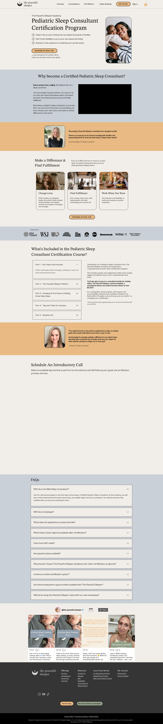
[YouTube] (44, 694)
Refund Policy (94, 716)
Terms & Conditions (81, 716)
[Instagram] (39, 694)
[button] (145, 4)
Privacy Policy (69, 716)
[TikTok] (48, 694)
